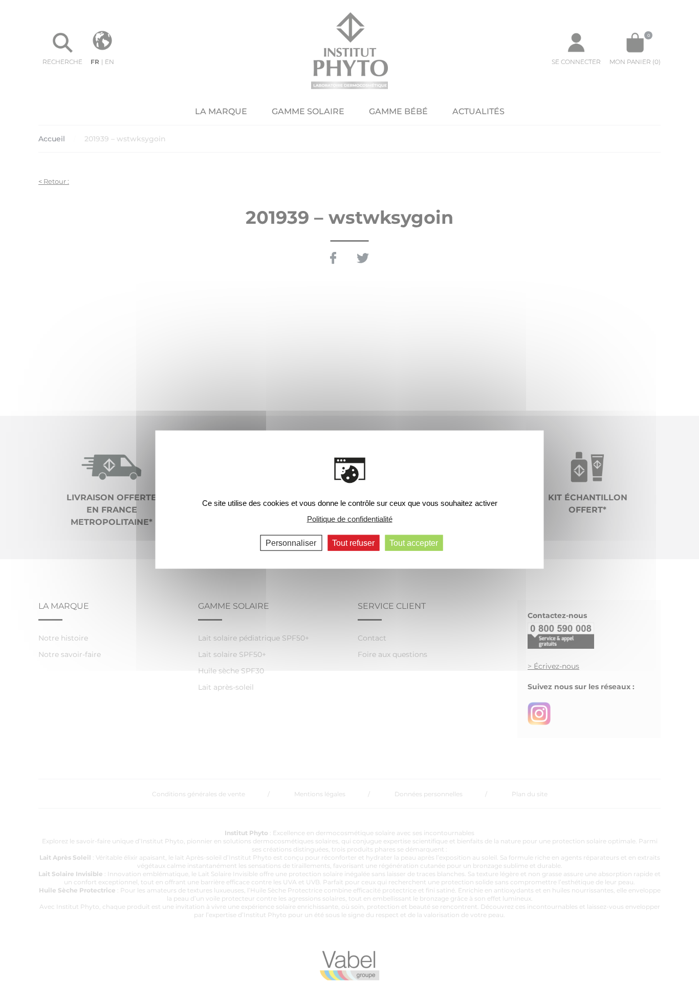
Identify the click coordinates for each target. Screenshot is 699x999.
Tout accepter (413, 543)
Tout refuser (353, 543)
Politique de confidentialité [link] (349, 518)
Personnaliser (291, 543)
